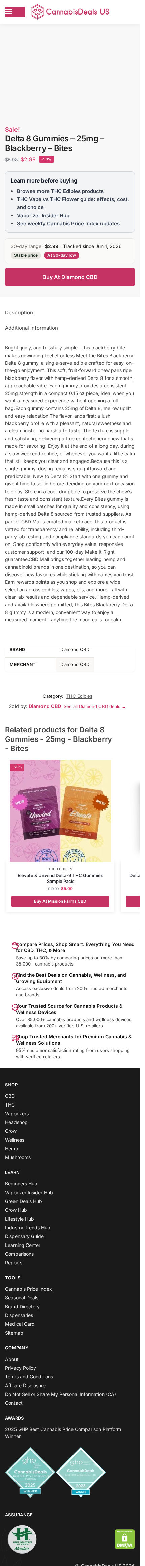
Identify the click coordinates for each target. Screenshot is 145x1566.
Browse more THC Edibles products (60, 191)
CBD (10, 1096)
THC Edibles (79, 696)
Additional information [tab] (31, 328)
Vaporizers (17, 1113)
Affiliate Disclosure (25, 1385)
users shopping (113, 1050)
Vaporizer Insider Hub (43, 215)
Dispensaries (19, 1315)
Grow (11, 1131)
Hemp (11, 1148)
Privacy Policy (20, 1368)
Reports (13, 1262)
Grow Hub (16, 1210)
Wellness (14, 1140)
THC (10, 1105)
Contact (14, 1403)
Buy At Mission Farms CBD (60, 901)
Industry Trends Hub (27, 1227)
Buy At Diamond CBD (70, 277)
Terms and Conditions (29, 1376)
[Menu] (15, 12)
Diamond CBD (45, 706)
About (12, 1359)
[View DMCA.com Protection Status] (125, 1539)
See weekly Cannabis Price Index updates (68, 223)
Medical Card (20, 1324)
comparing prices (75, 957)
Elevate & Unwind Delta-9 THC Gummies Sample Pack (60, 878)
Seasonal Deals (21, 1298)
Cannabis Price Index (28, 1289)
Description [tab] (19, 312)
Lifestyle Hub (19, 1219)
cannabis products (66, 1019)
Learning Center (22, 1245)
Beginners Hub (21, 1183)
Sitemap (14, 1333)
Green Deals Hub (23, 1201)
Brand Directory (22, 1306)
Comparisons (19, 1254)
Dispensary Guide (24, 1236)
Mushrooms (18, 1157)
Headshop (16, 1122)
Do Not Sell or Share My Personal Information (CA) (60, 1394)
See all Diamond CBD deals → (95, 706)
